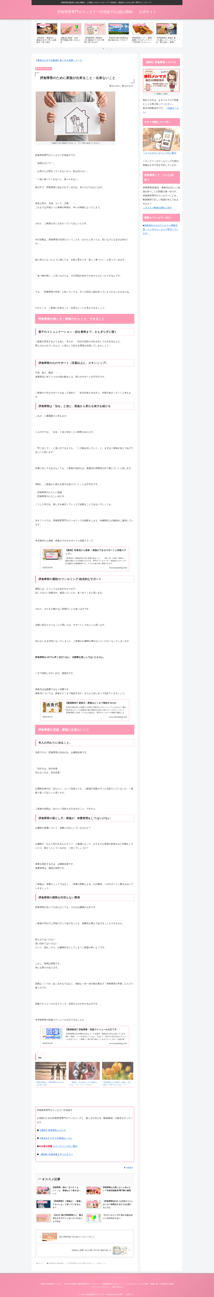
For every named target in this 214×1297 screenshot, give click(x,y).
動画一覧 (154, 1284)
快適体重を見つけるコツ (111, 1284)
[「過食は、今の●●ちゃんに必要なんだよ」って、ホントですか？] (84, 1071)
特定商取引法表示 (167, 1284)
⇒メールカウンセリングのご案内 (159, 153)
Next (180, 34)
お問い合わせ (117, 1287)
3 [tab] (110, 49)
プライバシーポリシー (100, 1287)
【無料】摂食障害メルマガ (52, 1130)
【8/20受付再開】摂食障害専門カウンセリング (81, 1284)
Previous (33, 34)
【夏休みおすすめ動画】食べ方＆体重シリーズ (58, 60)
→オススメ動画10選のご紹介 (157, 207)
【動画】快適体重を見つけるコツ (56, 1154)
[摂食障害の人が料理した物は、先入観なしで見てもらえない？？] (117, 1071)
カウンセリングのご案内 (65, 1146)
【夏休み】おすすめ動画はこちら (55, 1138)
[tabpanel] (47, 33)
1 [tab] (103, 49)
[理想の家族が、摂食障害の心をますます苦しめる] (50, 1071)
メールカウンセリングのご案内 (136, 1284)
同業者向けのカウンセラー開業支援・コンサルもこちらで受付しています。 (160, 229)
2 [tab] (107, 49)
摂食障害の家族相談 (44, 68)
